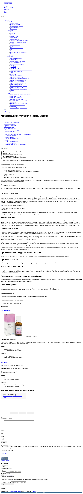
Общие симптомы (15, 45)
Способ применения (10, 128)
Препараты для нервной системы (19, 78)
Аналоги (7, 140)
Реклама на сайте (8, 7)
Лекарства (10, 56)
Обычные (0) (30, 413)
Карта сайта (4, 453)
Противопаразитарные (16, 87)
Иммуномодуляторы (16, 71)
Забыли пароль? (9, 475)
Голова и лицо (14, 36)
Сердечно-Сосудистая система (18, 108)
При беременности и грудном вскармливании (17, 130)
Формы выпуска (9, 127)
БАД (8, 93)
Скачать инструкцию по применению (15, 144)
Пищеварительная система (17, 105)
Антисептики (14, 59)
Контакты (6, 9)
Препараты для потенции (17, 81)
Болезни (9, 21)
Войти (35, 491)
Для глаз (12, 65)
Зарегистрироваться (6, 468)
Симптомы (10, 30)
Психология (13, 51)
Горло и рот (13, 37)
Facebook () (22, 413)
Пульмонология (14, 27)
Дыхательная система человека (19, 40)
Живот (12, 43)
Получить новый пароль (7, 484)
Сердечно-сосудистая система (18, 52)
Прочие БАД (14, 106)
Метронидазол (12, 141)
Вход (5, 12)
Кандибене (11, 143)
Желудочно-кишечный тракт (18, 42)
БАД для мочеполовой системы (19, 100)
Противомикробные (16, 84)
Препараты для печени (16, 77)
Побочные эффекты (10, 135)
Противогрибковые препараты (18, 86)
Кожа (11, 46)
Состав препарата (9, 124)
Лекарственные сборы (16, 99)
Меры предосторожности (11, 132)
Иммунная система (15, 96)
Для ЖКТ (13, 67)
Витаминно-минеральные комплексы (20, 94)
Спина (12, 53)
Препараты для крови (16, 75)
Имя (2, 433)
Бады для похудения (15, 97)
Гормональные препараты (17, 61)
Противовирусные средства (18, 83)
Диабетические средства (17, 64)
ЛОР (11, 72)
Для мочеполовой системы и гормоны (21, 70)
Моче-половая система (16, 48)
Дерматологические (15, 62)
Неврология (13, 29)
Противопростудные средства (18, 89)
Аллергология (14, 23)
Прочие (12, 90)
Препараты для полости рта (18, 80)
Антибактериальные (16, 58)
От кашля (13, 74)
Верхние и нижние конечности (19, 32)
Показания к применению (11, 122)
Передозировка (9, 137)
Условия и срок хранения (11, 138)
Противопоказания (9, 131)
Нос (11, 49)
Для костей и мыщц (15, 68)
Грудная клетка (14, 39)
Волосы (12, 33)
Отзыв (2, 430)
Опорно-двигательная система (18, 103)
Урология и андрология (16, 26)
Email (3, 436)
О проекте (7, 6)
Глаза (11, 34)
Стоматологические (15, 91)
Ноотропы (13, 102)
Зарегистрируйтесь (15, 491)
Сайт (2, 439)
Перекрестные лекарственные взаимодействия (17, 134)
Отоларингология (15, 24)
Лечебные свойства (10, 125)
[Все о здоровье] (5, 460)
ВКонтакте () (13, 413)
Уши (11, 55)
